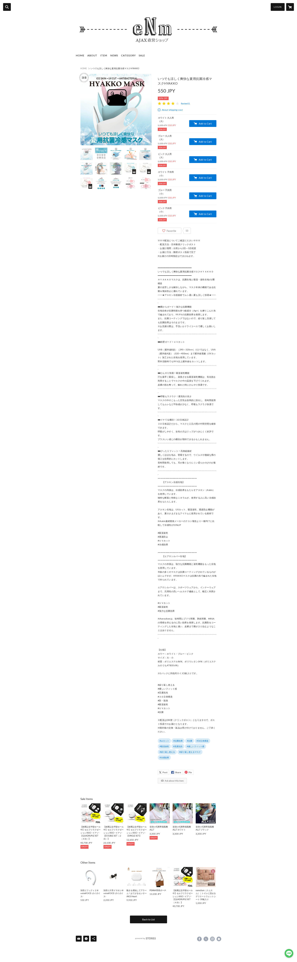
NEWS (114, 55)
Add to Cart (205, 123)
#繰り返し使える (167, 752)
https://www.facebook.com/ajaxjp (199, 939)
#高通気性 (178, 746)
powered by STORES (145, 938)
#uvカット (164, 741)
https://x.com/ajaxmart (206, 939)
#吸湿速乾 (164, 746)
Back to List (148, 919)
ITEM (103, 55)
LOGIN (278, 7)
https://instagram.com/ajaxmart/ (212, 939)
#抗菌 (189, 741)
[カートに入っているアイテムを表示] (290, 7)
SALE (142, 55)
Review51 (185, 103)
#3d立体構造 (202, 741)
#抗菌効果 (178, 741)
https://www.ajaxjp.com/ (219, 939)
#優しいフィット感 (195, 746)
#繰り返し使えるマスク (190, 752)
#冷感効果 (164, 757)
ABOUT (92, 55)
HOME (80, 55)
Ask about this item (174, 780)
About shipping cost (172, 110)
